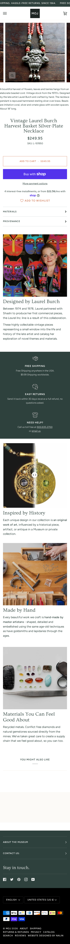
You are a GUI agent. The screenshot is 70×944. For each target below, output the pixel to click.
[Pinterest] (19, 879)
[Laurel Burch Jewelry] (35, 265)
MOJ (8, 928)
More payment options (35, 183)
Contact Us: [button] (11, 853)
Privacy (36, 932)
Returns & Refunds (16, 932)
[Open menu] (8, 13)
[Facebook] (4, 879)
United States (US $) (40, 899)
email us (36, 431)
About (24, 928)
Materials (10, 211)
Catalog (49, 932)
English (12, 899)
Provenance (11, 221)
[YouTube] (33, 879)
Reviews (20, 935)
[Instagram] (26, 879)
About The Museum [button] (15, 842)
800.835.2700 (44, 427)
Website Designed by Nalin (45, 935)
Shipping (35, 928)
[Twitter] (11, 879)
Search (8, 935)
